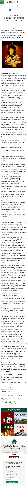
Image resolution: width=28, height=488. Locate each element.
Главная (2, 5)
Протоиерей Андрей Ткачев (8, 387)
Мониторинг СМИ (9, 5)
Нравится (6, 9)
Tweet (2, 9)
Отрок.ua (9, 25)
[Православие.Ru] (12, 2)
